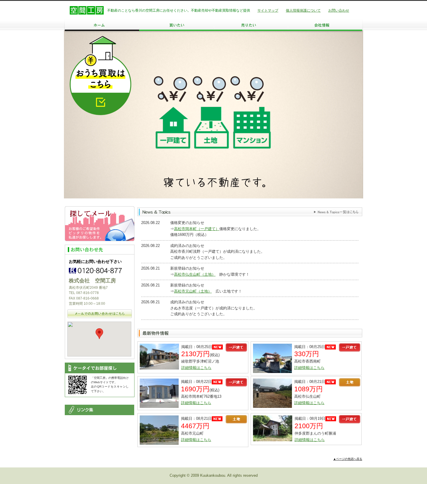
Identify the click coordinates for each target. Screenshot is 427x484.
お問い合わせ (338, 10)
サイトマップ (267, 10)
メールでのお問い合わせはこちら (99, 313)
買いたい (176, 25)
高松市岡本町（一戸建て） (196, 229)
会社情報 (325, 25)
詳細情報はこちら (196, 367)
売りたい (251, 25)
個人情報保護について (303, 10)
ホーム (102, 25)
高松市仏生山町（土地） (195, 274)
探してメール (99, 223)
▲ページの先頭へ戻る (347, 458)
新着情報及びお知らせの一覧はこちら (336, 212)
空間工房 (87, 10)
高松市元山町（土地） (193, 291)
